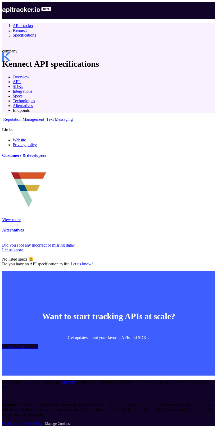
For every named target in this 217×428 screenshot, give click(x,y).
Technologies (24, 101)
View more (11, 219)
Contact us (10, 424)
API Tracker (23, 25)
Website (19, 140)
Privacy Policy (31, 424)
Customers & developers (24, 155)
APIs (17, 81)
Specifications (24, 35)
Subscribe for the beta (20, 346)
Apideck (68, 382)
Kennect (20, 30)
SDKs (18, 86)
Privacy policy (25, 144)
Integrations (22, 91)
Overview (21, 77)
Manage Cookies (57, 424)
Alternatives (23, 105)
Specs (17, 96)
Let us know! (82, 264)
